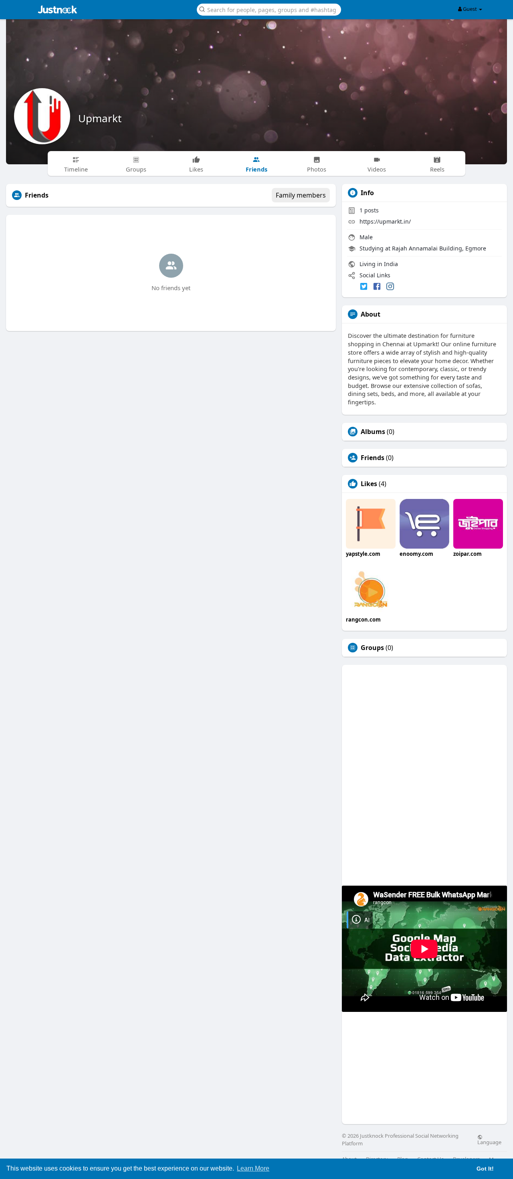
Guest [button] (470, 8)
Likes (369, 483)
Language (489, 1142)
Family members (301, 195)
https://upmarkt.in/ (385, 221)
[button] (269, 9)
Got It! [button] (485, 1168)
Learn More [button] (253, 1168)
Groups (372, 647)
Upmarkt (99, 118)
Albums (373, 431)
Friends (372, 457)
